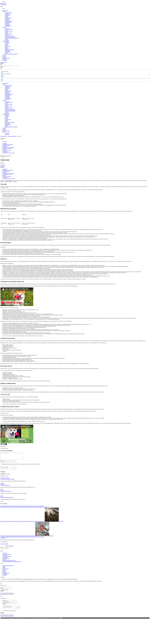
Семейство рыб (8, 17)
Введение (5, 141)
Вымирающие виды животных (11, 53)
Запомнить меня (5, 589)
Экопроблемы (5, 10)
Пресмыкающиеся (8, 21)
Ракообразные (8, 22)
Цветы (6, 47)
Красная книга (6, 41)
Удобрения (7, 40)
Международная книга (9, 49)
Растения (7, 28)
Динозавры (7, 24)
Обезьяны (7, 13)
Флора (4, 27)
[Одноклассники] (3, 444)
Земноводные (8, 14)
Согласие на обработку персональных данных (12, 561)
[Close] (1, 583)
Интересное (5, 557)
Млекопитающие (8, 12)
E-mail (4, 601)
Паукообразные (8, 25)
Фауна (4, 11)
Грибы (6, 30)
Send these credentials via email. (10, 610)
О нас (4, 1)
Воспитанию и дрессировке (8, 147)
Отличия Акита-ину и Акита (8, 152)
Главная (2, 63)
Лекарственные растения (10, 110)
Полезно (4, 559)
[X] (6, 444)
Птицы (6, 16)
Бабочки (6, 48)
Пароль (4, 602)
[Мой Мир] (4, 444)
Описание (5, 143)
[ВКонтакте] (1, 444)
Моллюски (7, 26)
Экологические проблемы (8, 565)
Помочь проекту (6, 558)
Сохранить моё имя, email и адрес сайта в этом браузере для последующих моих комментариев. (21, 464)
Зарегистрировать (4, 594)
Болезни (4, 149)
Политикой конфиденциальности (7, 615)
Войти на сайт (3, 4)
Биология (5, 60)
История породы (6, 145)
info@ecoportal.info (4, 543)
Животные (7, 42)
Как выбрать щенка (7, 150)
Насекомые (7, 18)
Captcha (4, 604)
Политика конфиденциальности (9, 560)
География (5, 59)
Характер (5, 146)
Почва (6, 32)
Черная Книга (8, 51)
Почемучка (5, 555)
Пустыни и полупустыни (10, 36)
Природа (7, 34)
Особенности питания (7, 148)
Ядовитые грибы (8, 33)
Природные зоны (6, 58)
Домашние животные (4, 477)
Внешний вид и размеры (8, 144)
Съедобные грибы (8, 31)
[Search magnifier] (1, 67)
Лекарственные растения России (11, 38)
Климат (4, 56)
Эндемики (7, 23)
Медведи (7, 15)
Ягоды (6, 39)
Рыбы (6, 52)
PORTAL (3, 537)
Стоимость (5, 151)
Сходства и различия (7, 556)
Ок (61, 617)
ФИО (4, 600)
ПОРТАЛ (3, 3)
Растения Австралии (9, 35)
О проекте (5, 553)
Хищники (7, 20)
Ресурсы (4, 57)
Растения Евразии (8, 29)
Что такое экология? (7, 554)
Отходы (4, 54)
